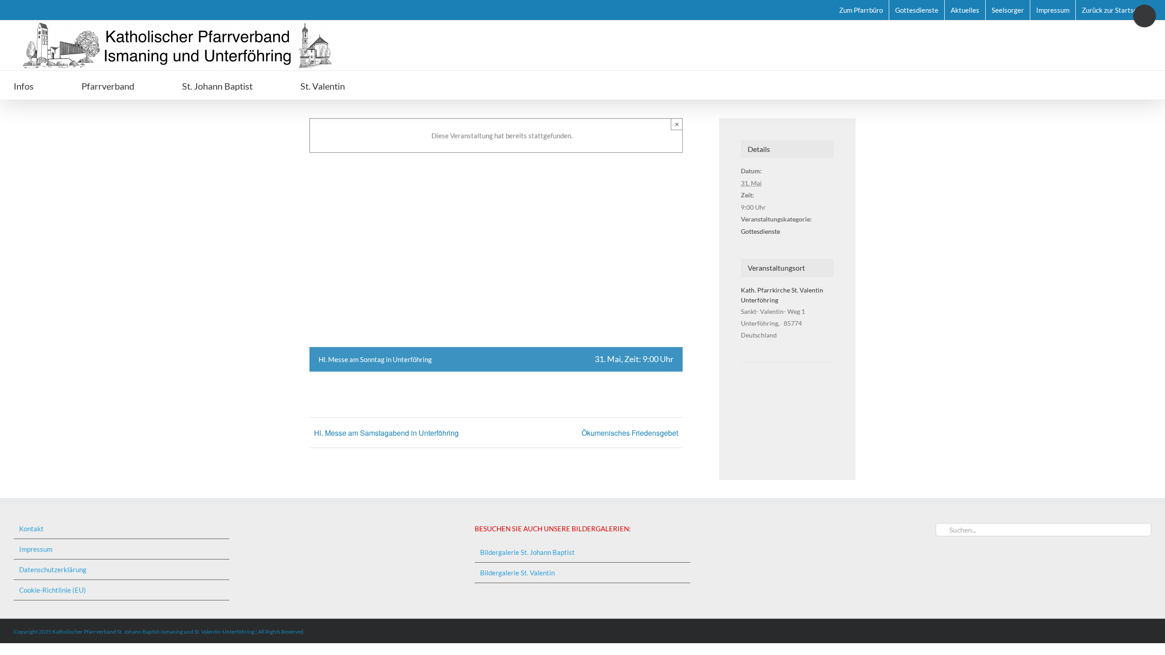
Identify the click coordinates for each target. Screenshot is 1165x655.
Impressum (35, 549)
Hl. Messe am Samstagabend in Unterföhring (386, 433)
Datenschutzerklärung (52, 569)
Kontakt (31, 528)
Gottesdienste (760, 231)
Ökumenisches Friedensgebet (630, 433)
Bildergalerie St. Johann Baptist (527, 552)
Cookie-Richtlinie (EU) (52, 590)
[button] (396, 85)
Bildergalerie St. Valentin (517, 573)
